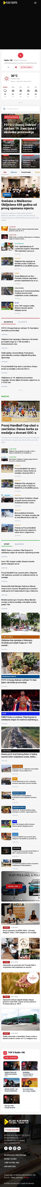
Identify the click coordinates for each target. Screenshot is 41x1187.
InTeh (26, 1178)
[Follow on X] (10, 1148)
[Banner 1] (19, 899)
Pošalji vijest (10, 1130)
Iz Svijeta (22, 322)
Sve (4, 172)
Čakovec (14, 172)
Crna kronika (26, 172)
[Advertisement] (20, 27)
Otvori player (27, 67)
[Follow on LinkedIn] (19, 1148)
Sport (7, 544)
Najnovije (8, 322)
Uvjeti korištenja (27, 1183)
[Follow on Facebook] (6, 1148)
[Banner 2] (21, 899)
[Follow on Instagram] (14, 1148)
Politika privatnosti (12, 1183)
